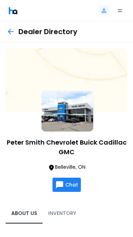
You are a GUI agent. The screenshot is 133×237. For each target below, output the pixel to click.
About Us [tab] (24, 213)
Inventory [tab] (62, 213)
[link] (13, 10)
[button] (104, 10)
